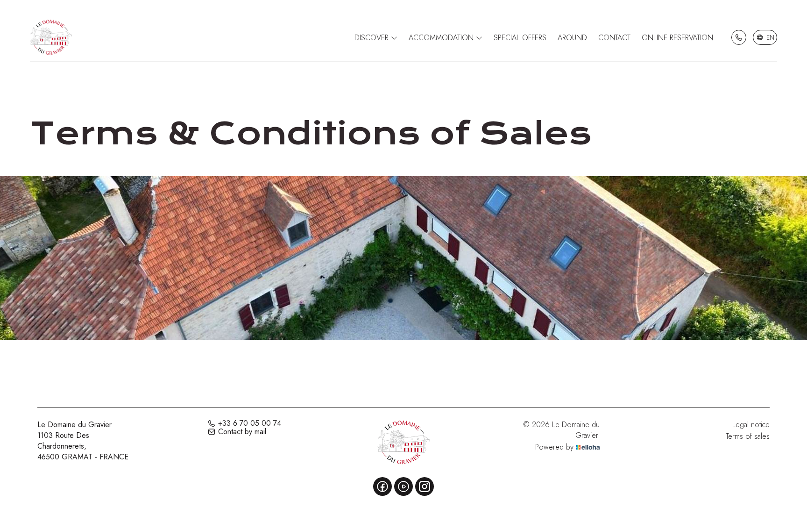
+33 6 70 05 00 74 (249, 423)
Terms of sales (748, 436)
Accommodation (442, 37)
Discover (372, 37)
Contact (614, 37)
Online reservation (677, 37)
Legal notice (751, 424)
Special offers (520, 37)
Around (572, 37)
